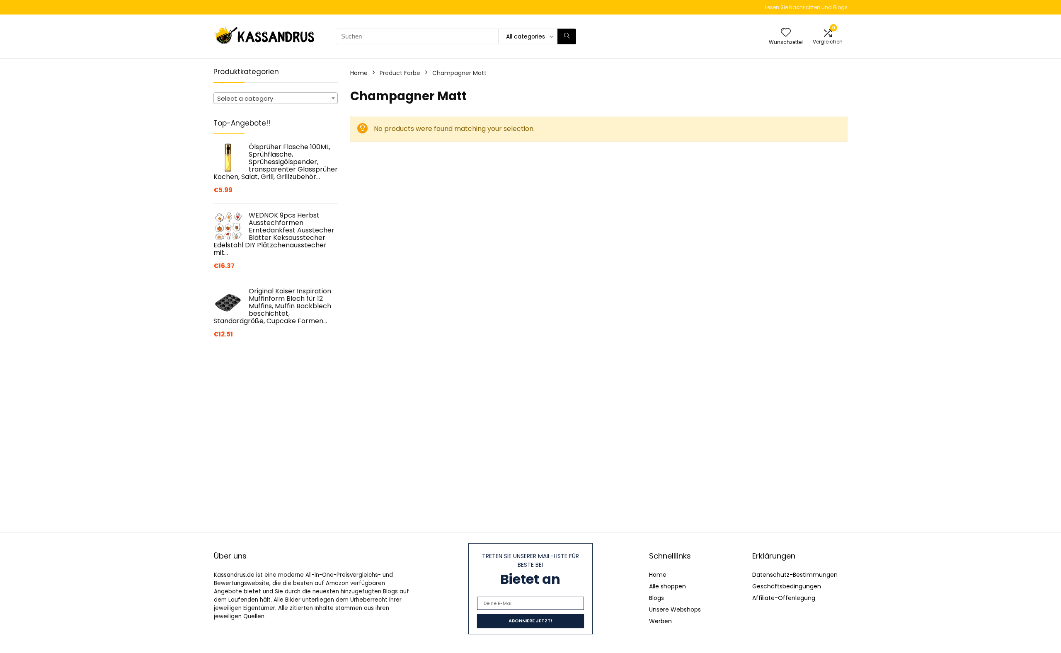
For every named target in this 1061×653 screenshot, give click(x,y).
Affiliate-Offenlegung (783, 598)
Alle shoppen (667, 586)
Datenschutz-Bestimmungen (795, 575)
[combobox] (275, 98)
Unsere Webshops (675, 609)
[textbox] (275, 98)
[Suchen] (566, 36)
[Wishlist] (786, 33)
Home (359, 73)
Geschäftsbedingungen (786, 586)
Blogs (656, 598)
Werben (660, 621)
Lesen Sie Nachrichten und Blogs (806, 7)
